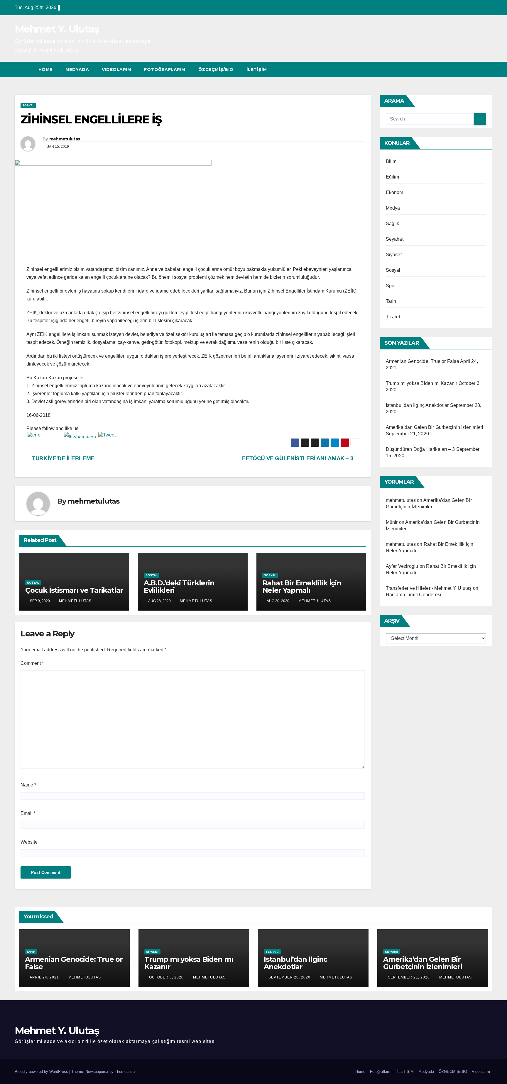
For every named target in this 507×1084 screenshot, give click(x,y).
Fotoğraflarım (164, 69)
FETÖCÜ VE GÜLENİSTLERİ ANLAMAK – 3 (298, 458)
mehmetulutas (64, 139)
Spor (391, 285)
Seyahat (394, 239)
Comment (32, 663)
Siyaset (394, 254)
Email (28, 813)
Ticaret (393, 316)
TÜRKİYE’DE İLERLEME (62, 458)
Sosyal (28, 105)
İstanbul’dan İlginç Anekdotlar (417, 405)
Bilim (391, 161)
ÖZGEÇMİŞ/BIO (216, 69)
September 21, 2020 (409, 977)
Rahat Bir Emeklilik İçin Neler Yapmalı (301, 586)
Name (28, 784)
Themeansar (125, 1071)
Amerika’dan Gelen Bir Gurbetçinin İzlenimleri (435, 427)
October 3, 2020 (167, 977)
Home (45, 69)
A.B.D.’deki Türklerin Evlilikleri (179, 586)
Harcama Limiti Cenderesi (414, 594)
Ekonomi (395, 192)
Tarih (391, 301)
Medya (393, 207)
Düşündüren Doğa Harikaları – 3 (420, 449)
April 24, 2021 (45, 977)
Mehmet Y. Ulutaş (57, 29)
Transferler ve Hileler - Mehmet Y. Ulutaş (429, 588)
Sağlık (392, 223)
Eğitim (392, 176)
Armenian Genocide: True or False (422, 361)
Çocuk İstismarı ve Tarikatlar (74, 590)
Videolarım (116, 69)
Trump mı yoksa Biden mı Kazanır (421, 383)
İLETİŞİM (256, 69)
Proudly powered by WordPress (42, 1071)
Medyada (77, 69)
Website (29, 842)
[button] (477, 69)
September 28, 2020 (290, 977)
